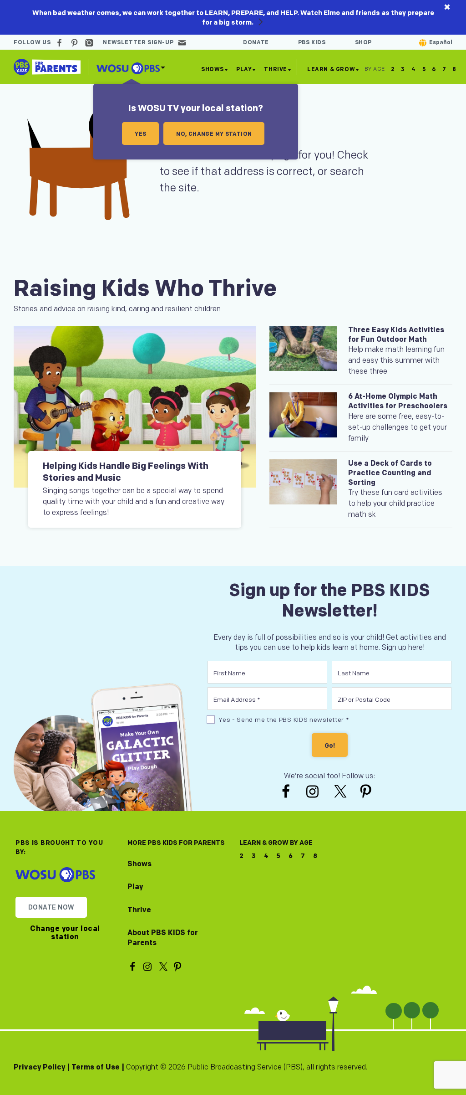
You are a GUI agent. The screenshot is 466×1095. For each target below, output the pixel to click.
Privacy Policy (39, 1067)
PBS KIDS (312, 42)
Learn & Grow (331, 71)
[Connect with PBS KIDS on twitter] (341, 791)
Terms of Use (95, 1067)
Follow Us (32, 42)
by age (375, 69)
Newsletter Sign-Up (138, 42)
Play (244, 69)
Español (440, 42)
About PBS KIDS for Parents (162, 938)
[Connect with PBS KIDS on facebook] (60, 42)
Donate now (51, 907)
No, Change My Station (214, 134)
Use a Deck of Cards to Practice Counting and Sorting (390, 473)
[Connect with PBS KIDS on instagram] (90, 42)
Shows (212, 69)
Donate (256, 42)
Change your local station (65, 933)
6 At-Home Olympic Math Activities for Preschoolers (397, 401)
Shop (363, 42)
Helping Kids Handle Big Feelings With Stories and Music (125, 472)
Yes (140, 134)
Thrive (275, 69)
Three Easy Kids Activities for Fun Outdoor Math (396, 335)
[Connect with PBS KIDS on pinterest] (75, 42)
